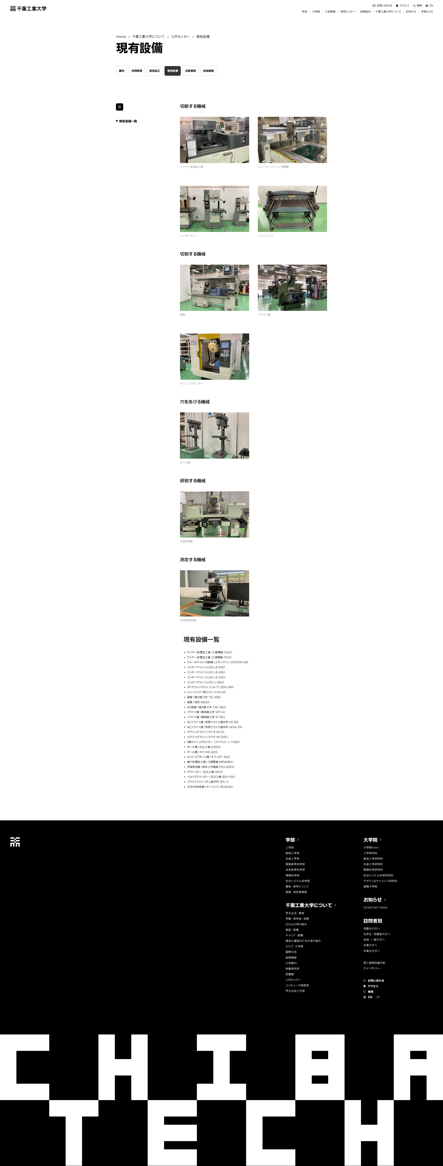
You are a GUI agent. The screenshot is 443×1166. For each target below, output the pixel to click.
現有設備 (172, 70)
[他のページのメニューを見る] (119, 107)
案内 (121, 70)
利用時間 (137, 70)
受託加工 (154, 70)
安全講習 (208, 70)
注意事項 (190, 70)
